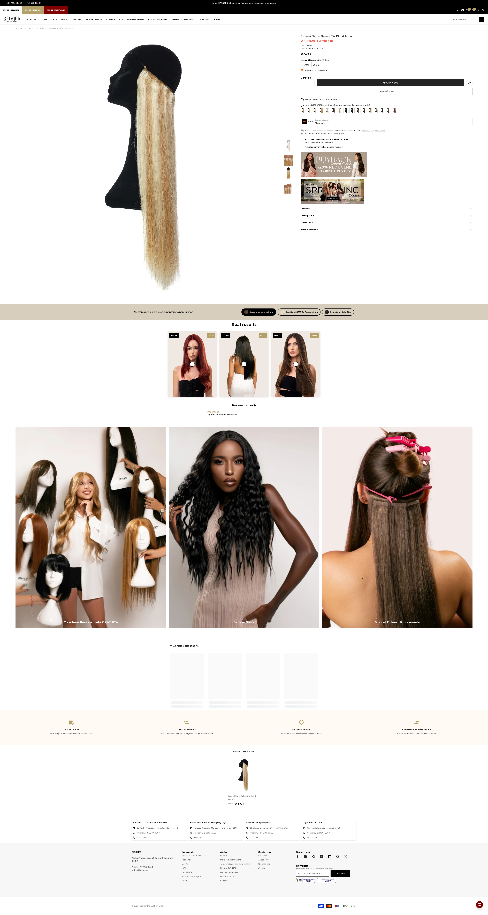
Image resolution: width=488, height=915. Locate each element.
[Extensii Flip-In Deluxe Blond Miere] (321, 110)
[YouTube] (480, 3)
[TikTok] (484, 3)
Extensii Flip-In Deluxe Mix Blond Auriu (242, 798)
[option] (148, 166)
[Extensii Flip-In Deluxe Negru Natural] (352, 110)
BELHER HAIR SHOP (11, 10)
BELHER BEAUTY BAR (56, 10)
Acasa (19, 28)
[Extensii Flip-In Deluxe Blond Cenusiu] (309, 110)
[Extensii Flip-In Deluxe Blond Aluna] (303, 110)
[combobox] (464, 19)
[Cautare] (467, 19)
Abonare (340, 873)
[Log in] (457, 10)
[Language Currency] (483, 10)
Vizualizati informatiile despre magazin (324, 147)
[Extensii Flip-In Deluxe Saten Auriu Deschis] (364, 110)
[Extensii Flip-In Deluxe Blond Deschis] (315, 110)
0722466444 (143, 837)
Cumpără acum (386, 91)
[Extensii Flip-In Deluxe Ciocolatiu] (333, 110)
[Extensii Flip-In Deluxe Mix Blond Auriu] (244, 775)
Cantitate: (306, 77)
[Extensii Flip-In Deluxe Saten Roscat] (394, 110)
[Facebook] (472, 3)
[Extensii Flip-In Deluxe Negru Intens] (345, 110)
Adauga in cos (390, 83)
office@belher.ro (140, 870)
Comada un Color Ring (340, 312)
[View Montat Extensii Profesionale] (397, 527)
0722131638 (198, 837)
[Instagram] (476, 3)
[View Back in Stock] (244, 527)
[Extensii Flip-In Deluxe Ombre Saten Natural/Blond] (370, 110)
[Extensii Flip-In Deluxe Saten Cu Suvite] (376, 110)
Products (29, 28)
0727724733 (255, 837)
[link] (469, 83)
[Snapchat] (330, 856)
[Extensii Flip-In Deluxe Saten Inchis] (382, 110)
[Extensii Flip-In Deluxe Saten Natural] (388, 110)
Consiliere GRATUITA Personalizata (302, 312)
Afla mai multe (320, 123)
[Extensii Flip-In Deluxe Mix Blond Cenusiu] (339, 110)
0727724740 (312, 837)
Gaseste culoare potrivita (261, 312)
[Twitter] (346, 856)
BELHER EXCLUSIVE (33, 10)
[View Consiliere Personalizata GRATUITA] (91, 527)
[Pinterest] (314, 856)
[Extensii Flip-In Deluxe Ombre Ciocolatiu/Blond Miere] (358, 110)
